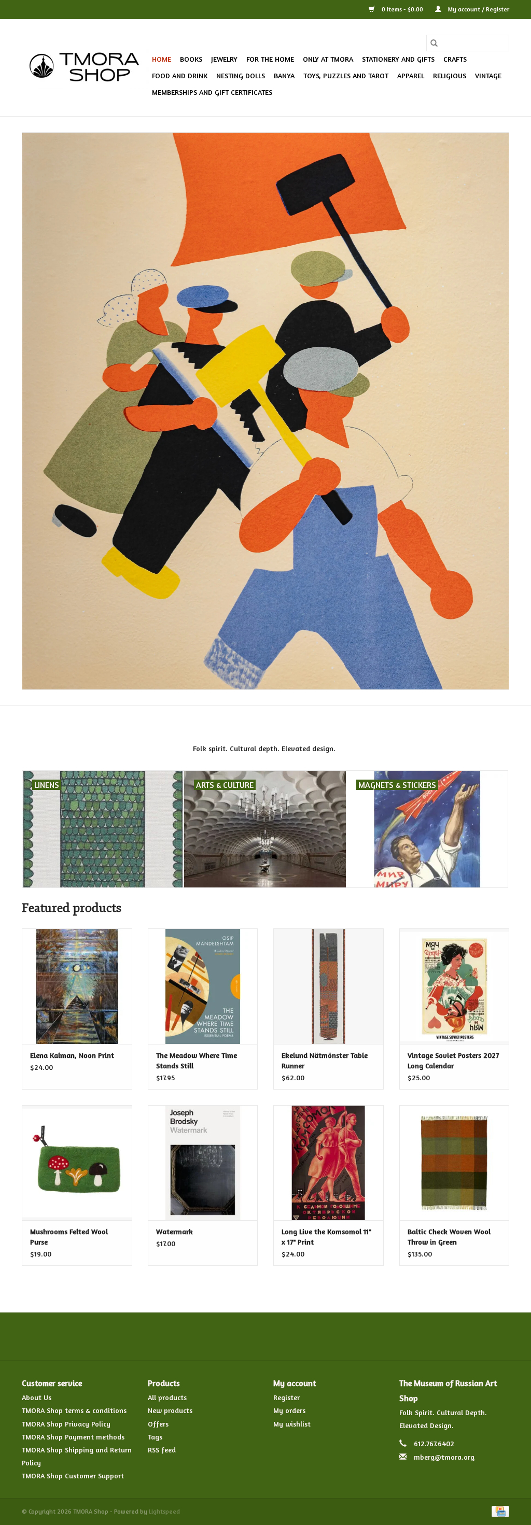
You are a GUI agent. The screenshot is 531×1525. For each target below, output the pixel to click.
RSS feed (162, 1449)
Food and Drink (179, 75)
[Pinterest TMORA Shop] (265, 1336)
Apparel (410, 75)
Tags (155, 1436)
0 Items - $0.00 (402, 9)
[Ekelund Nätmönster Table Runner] (328, 986)
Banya (284, 75)
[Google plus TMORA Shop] (247, 1336)
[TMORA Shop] (85, 68)
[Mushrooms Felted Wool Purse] (77, 1163)
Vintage (488, 75)
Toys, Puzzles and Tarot (345, 75)
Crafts (455, 58)
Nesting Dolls (240, 75)
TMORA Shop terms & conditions (74, 1410)
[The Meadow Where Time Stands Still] (203, 986)
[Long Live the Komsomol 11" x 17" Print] (328, 1163)
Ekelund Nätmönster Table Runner (325, 1060)
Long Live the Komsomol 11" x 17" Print (326, 1236)
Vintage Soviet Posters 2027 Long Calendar (453, 1060)
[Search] (434, 43)
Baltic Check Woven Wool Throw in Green (449, 1236)
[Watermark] (203, 1163)
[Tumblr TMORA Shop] (303, 1336)
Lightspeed (164, 1511)
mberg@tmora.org (444, 1456)
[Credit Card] (498, 1510)
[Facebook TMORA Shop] (209, 1336)
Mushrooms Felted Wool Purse (69, 1236)
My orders (289, 1410)
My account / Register (477, 9)
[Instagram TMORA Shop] (321, 1336)
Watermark (174, 1231)
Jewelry (224, 58)
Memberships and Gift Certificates (212, 92)
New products (170, 1410)
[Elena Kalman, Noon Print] (77, 986)
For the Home (270, 58)
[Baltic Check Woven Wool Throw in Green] (454, 1163)
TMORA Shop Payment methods (73, 1436)
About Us (36, 1397)
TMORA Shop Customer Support (73, 1475)
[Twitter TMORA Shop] (228, 1336)
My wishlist (292, 1423)
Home (161, 58)
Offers (158, 1423)
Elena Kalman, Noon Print (72, 1055)
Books (191, 58)
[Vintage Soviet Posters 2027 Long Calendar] (454, 986)
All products (167, 1397)
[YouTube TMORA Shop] (284, 1336)
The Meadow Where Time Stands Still (196, 1060)
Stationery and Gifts (398, 58)
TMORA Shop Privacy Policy (66, 1423)
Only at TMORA (328, 58)
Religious (449, 75)
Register (286, 1397)
